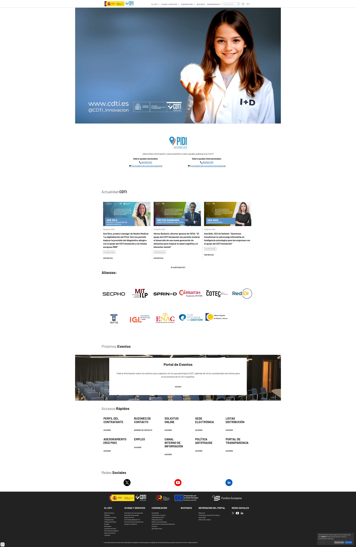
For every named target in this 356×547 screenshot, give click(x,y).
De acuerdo (348, 542)
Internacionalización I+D (132, 519)
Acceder (168, 430)
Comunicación (187, 4)
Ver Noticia (108, 258)
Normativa (107, 526)
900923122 (147, 162)
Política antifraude (110, 522)
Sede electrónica (109, 533)
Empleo (106, 524)
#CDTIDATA (186, 508)
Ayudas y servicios (169, 4)
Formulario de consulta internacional (208, 165)
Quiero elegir (321, 542)
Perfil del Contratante (111, 531)
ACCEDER (107, 430)
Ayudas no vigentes (130, 524)
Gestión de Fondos (110, 517)
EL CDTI (154, 4)
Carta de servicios (110, 528)
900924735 (208, 162)
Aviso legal (202, 517)
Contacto (107, 535)
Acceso (178, 387)
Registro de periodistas (159, 522)
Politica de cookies (205, 519)
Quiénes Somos (109, 513)
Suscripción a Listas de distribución (163, 524)
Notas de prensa (157, 519)
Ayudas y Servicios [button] (134, 508)
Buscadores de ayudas (131, 515)
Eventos (154, 526)
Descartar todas (339, 542)
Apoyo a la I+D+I (129, 517)
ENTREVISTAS (109, 252)
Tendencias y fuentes (159, 515)
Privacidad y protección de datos (209, 515)
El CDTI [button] (108, 508)
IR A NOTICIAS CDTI (178, 267)
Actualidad (155, 513)
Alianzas (107, 515)
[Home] (119, 3)
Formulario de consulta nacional (146, 165)
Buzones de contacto (143, 430)
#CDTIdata (201, 4)
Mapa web (202, 513)
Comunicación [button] (159, 508)
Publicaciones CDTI (158, 517)
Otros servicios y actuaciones (133, 522)
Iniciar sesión (243, 4)
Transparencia (213, 4)
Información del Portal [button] (212, 508)
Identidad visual (157, 528)
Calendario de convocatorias (133, 513)
